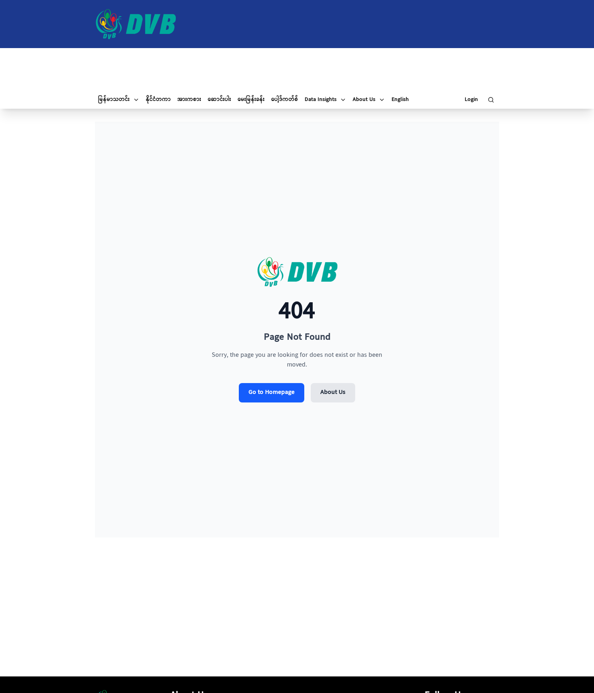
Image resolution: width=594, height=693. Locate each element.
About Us (332, 392)
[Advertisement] (297, 69)
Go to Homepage (272, 392)
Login (471, 100)
